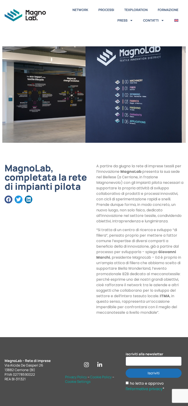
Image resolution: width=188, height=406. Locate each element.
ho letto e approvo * (145, 386)
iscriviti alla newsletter (144, 354)
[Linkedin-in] (99, 364)
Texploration (136, 10)
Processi (106, 10)
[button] (8, 199)
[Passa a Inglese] (176, 20)
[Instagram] (86, 364)
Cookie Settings (78, 381)
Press (122, 20)
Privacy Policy (76, 377)
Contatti (151, 20)
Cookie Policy (101, 377)
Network (80, 10)
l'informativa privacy (144, 388)
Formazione (168, 10)
